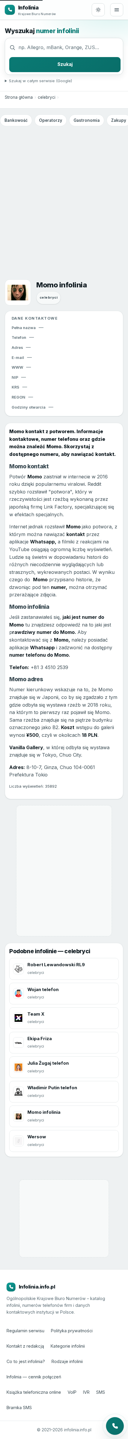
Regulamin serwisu (25, 1330)
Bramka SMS (19, 1407)
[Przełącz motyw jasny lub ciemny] (98, 9)
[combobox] (69, 47)
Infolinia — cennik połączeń (34, 1376)
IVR (86, 1392)
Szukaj (65, 64)
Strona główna (19, 97)
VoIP (72, 1392)
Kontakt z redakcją (25, 1346)
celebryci (46, 97)
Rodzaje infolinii (67, 1361)
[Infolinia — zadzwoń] (115, 1426)
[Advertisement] (64, 195)
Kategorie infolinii (68, 1346)
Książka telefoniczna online (34, 1392)
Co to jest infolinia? (26, 1361)
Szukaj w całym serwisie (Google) (40, 80)
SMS (100, 1392)
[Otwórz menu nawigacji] (116, 9)
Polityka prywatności (72, 1330)
